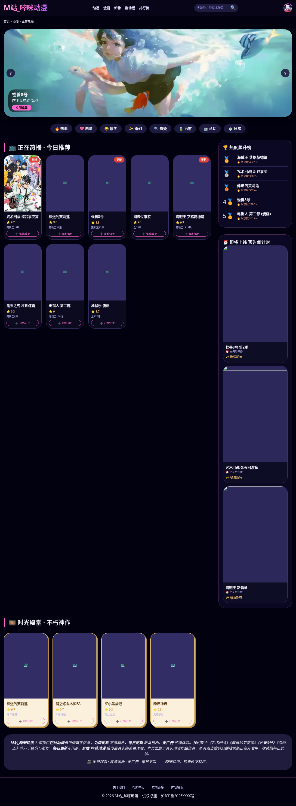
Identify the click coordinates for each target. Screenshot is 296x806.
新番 (117, 8)
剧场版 (130, 8)
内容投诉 (177, 787)
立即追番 (22, 108)
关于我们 (119, 787)
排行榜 (144, 8)
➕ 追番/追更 (22, 234)
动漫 (95, 8)
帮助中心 (138, 787)
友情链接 (158, 787)
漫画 (106, 8)
